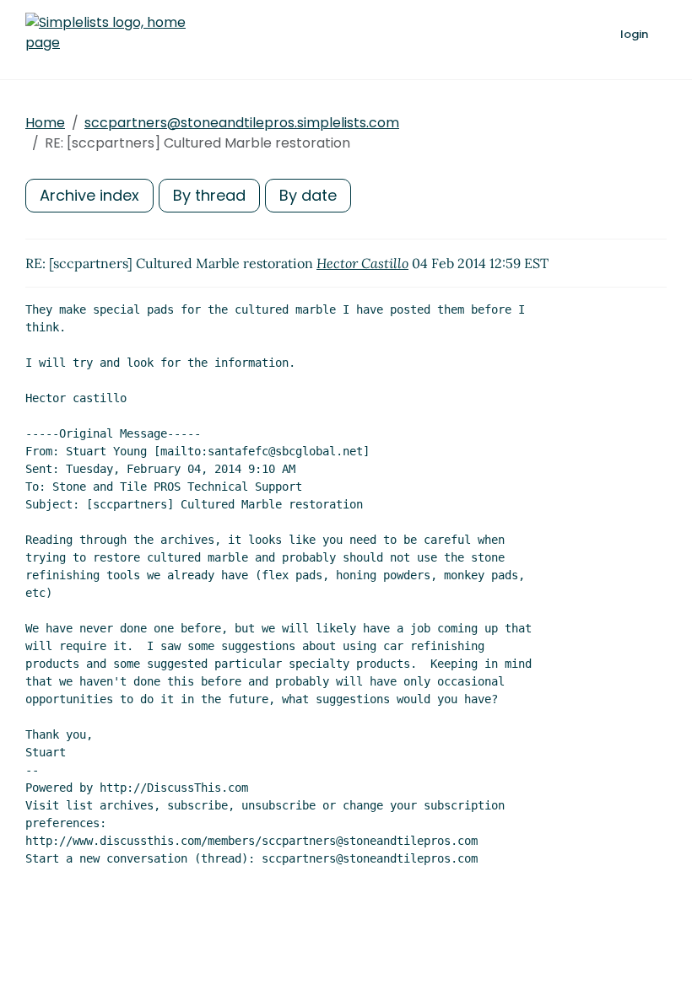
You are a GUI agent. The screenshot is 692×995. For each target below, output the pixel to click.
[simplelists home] (105, 33)
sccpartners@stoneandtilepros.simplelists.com (241, 122)
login (634, 34)
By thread (209, 195)
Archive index (89, 195)
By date (308, 195)
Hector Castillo (362, 263)
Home (45, 122)
